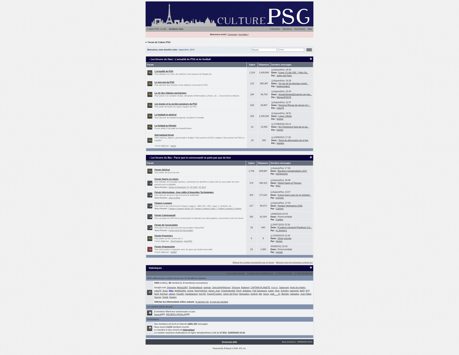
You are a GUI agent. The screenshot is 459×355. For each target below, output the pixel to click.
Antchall (164, 294)
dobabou (247, 291)
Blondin (285, 294)
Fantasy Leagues (163, 203)
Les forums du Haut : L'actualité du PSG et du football (181, 59)
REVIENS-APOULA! (176, 314)
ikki (260, 294)
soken (271, 291)
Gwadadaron (191, 294)
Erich (239, 291)
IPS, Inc (242, 348)
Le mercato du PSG (164, 82)
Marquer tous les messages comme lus (294, 262)
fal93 (302, 291)
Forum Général (162, 170)
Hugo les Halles (298, 287)
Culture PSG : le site (156, 29)
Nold (156, 294)
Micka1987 (182, 287)
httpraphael (189, 330)
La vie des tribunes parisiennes (170, 93)
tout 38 (202, 294)
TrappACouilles (214, 294)
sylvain (279, 252)
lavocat (157, 314)
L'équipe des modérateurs (260, 273)
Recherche (299, 29)
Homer (280, 119)
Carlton (279, 219)
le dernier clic (202, 302)
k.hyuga (280, 198)
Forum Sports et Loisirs (167, 179)
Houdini (180, 294)
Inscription (243, 34)
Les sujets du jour (236, 273)
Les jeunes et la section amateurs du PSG (176, 104)
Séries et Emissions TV (179, 187)
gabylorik (294, 291)
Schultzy (285, 291)
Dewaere (171, 287)
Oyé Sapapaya (259, 291)
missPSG (188, 241)
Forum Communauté (165, 215)
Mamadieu (244, 294)
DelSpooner (282, 174)
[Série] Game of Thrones (289, 183)
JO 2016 (193, 187)
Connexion (232, 34)
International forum (164, 135)
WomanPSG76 (284, 97)
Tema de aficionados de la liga (293, 140)
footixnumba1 (283, 86)
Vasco (266, 294)
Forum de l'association (166, 225)
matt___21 (275, 294)
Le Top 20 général (303, 273)
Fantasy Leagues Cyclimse (230, 208)
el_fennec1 (281, 230)
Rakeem (245, 287)
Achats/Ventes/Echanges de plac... (295, 94)
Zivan (165, 291)
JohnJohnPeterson (221, 287)
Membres (287, 29)
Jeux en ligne (174, 198)
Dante (165, 297)
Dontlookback (195, 287)
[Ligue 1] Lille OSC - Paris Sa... (293, 72)
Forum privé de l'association (181, 230)
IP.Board (227, 348)
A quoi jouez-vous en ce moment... (294, 195)
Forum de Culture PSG (159, 42)
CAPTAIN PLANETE (260, 287)
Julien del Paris (284, 75)
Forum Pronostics (164, 236)
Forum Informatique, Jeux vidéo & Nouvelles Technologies (184, 192)
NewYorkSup (201, 291)
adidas (172, 294)
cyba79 (280, 108)
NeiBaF (174, 252)
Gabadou (294, 294)
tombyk (254, 294)
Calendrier (275, 29)
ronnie (190, 291)
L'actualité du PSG (164, 71)
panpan (207, 287)
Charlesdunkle (228, 291)
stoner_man (214, 291)
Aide (310, 29)
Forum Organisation (165, 246)
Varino (173, 146)
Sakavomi (284, 287)
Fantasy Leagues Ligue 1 (206, 208)
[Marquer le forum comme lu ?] (150, 72)
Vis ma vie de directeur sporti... (293, 83)
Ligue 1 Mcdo (285, 116)
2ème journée (284, 238)
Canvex (279, 208)
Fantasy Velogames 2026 (290, 206)
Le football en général (165, 114)
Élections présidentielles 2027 (292, 171)
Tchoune (236, 287)
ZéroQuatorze (177, 241)
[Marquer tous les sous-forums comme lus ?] (150, 183)
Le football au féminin (165, 125)
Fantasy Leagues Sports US (181, 208)
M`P (307, 291)
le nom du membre (219, 302)
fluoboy (173, 297)
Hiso (277, 291)
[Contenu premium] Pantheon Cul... (295, 227)
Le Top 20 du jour (283, 273)
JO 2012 (202, 187)
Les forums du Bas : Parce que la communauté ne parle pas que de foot (191, 157)
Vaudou (280, 143)
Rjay (278, 186)
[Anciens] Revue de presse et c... (294, 105)
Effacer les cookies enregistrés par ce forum (253, 262)
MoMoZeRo (180, 291)
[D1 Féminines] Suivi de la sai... (293, 127)
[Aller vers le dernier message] (272, 69)
